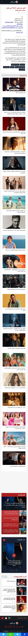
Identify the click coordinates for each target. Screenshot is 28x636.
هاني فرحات (22, 69)
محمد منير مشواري (15, 64)
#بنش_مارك (19, 25)
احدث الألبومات (21, 539)
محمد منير (22, 64)
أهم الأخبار (21, 495)
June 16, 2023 (19, 32)
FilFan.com (23, 631)
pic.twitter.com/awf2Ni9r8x (8, 27)
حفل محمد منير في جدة (20, 67)
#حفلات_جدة (6, 25)
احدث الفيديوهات (15, 577)
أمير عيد (12, 67)
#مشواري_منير (19, 27)
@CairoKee (20, 24)
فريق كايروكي (6, 67)
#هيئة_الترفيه (12, 25)
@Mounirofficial (9, 22)
